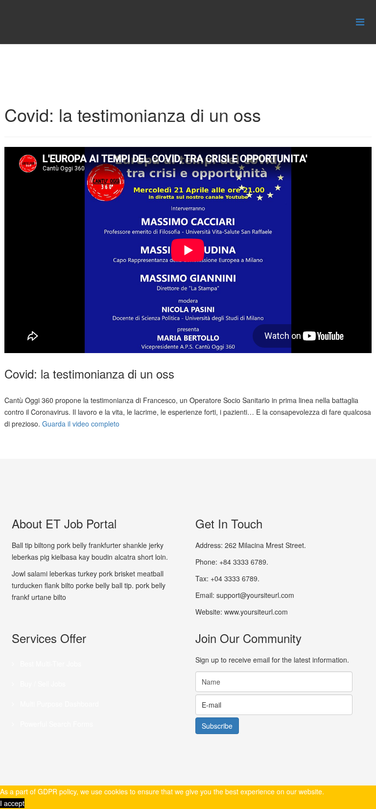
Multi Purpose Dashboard (58, 704)
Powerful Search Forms (55, 724)
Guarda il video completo (80, 423)
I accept (12, 803)
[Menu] (360, 21)
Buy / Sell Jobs (42, 684)
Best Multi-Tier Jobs (49, 663)
